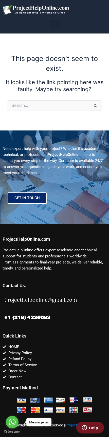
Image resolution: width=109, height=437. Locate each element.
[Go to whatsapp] (12, 422)
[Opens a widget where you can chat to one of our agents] (90, 428)
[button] (54, 24)
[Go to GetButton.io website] (12, 431)
